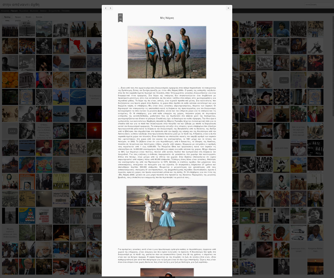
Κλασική (5, 10)
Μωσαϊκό (34, 10)
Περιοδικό (23, 10)
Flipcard (14, 10)
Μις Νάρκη (167, 18)
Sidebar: (43, 10)
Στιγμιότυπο (54, 10)
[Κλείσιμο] (228, 8)
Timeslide (66, 10)
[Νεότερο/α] (105, 8)
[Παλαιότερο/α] (110, 8)
